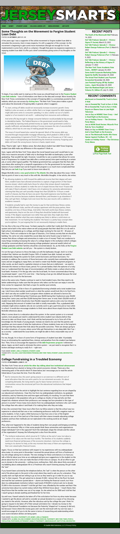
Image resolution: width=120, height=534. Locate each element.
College (15, 353)
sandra (87, 140)
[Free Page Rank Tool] (102, 154)
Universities (67, 353)
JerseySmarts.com (60, 15)
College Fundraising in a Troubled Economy (32, 359)
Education (35, 519)
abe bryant (89, 99)
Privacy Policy (71, 525)
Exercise (43, 519)
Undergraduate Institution (55, 521)
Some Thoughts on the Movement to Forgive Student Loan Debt (38, 32)
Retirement (24, 521)
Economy (27, 519)
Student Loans (34, 351)
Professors (15, 521)
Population (6, 521)
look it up (18, 169)
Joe (86, 104)
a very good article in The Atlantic (32, 173)
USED (3, 355)
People (70, 519)
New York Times (45, 353)
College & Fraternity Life (20, 517)
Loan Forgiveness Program (28, 353)
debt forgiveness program (52, 343)
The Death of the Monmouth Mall (98, 35)
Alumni (14, 519)
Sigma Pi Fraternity (36, 521)
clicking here (33, 101)
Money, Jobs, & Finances (19, 351)
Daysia (87, 109)
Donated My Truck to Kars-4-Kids (104, 104)
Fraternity (51, 519)
